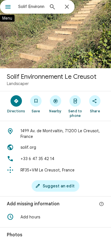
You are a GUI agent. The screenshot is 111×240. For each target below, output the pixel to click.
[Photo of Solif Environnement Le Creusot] (55, 34)
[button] (55, 217)
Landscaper (18, 83)
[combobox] (31, 6)
